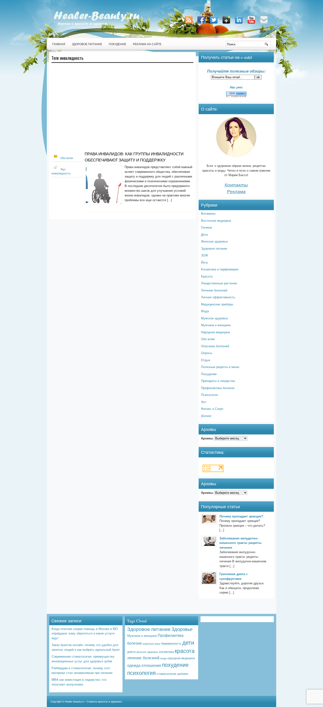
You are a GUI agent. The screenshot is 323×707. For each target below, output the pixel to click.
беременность (171, 643)
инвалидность (61, 173)
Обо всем (66, 158)
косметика (166, 651)
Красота (207, 276)
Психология (209, 394)
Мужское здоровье (214, 318)
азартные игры (151, 643)
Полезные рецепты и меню (220, 366)
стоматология (166, 673)
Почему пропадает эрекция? (241, 516)
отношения (151, 665)
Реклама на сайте (147, 44)
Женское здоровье (214, 241)
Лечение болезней (214, 290)
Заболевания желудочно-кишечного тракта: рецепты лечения (240, 543)
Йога (204, 262)
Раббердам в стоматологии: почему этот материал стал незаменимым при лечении (82, 670)
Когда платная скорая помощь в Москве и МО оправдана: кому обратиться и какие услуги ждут (85, 633)
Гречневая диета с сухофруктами (233, 576)
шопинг (182, 673)
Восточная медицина (216, 220)
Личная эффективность (218, 297)
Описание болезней (215, 346)
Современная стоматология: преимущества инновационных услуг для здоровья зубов (83, 658)
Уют (203, 401)
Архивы (207, 438)
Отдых (205, 360)
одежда (133, 665)
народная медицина (181, 658)
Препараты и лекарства (218, 380)
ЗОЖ (204, 255)
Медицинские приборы (217, 304)
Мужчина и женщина (216, 325)
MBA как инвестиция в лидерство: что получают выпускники (79, 681)
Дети (204, 234)
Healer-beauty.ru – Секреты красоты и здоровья (93, 701)
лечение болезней (143, 657)
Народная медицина (215, 332)
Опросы (206, 353)
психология (141, 673)
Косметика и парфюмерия (219, 269)
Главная (58, 44)
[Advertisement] (122, 109)
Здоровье (181, 628)
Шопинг (206, 415)
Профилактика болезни (217, 388)
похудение (175, 664)
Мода (205, 311)
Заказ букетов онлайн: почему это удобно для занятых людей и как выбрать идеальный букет (86, 647)
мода (163, 658)
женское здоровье (147, 652)
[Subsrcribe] (189, 24)
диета (131, 651)
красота (185, 650)
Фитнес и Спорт (212, 408)
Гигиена (206, 227)
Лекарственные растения (219, 283)
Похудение (117, 44)
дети (188, 642)
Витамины (208, 213)
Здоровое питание (87, 44)
